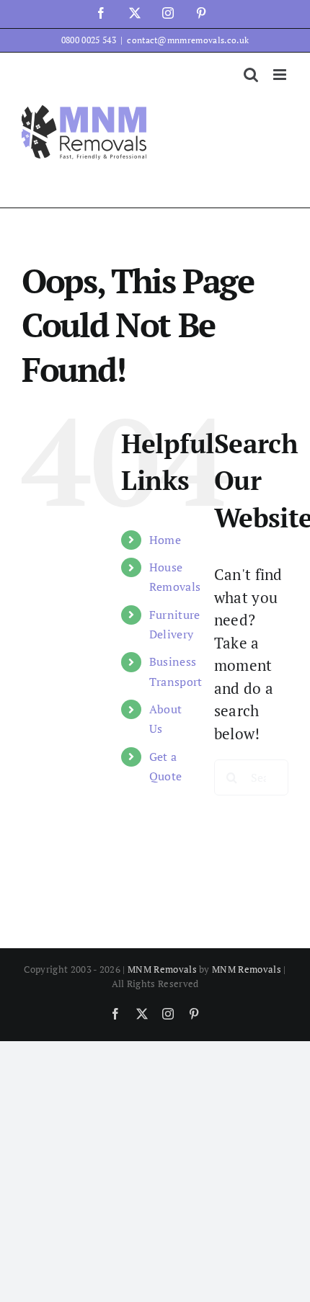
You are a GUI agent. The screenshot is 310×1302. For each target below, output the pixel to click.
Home (165, 540)
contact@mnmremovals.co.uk (188, 40)
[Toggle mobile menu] (280, 74)
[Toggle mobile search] (251, 74)
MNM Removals (162, 969)
